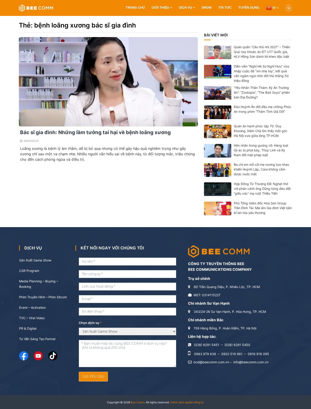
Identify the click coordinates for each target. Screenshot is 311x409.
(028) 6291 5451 (206, 345)
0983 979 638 (205, 354)
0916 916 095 (258, 354)
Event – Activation (32, 307)
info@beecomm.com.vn (250, 362)
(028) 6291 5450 (237, 345)
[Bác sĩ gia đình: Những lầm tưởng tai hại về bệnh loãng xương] (108, 81)
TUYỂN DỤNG (248, 7)
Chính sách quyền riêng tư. (187, 402)
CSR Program (29, 271)
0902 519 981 (231, 354)
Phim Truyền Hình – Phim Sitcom (43, 297)
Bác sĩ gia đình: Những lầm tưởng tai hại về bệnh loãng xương (95, 132)
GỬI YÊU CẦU (93, 376)
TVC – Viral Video (32, 318)
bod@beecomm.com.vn (211, 362)
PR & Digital (27, 328)
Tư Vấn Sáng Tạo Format (37, 339)
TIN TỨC (225, 7)
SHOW (207, 7)
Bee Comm (138, 402)
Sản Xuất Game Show (35, 260)
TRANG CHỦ (135, 7)
